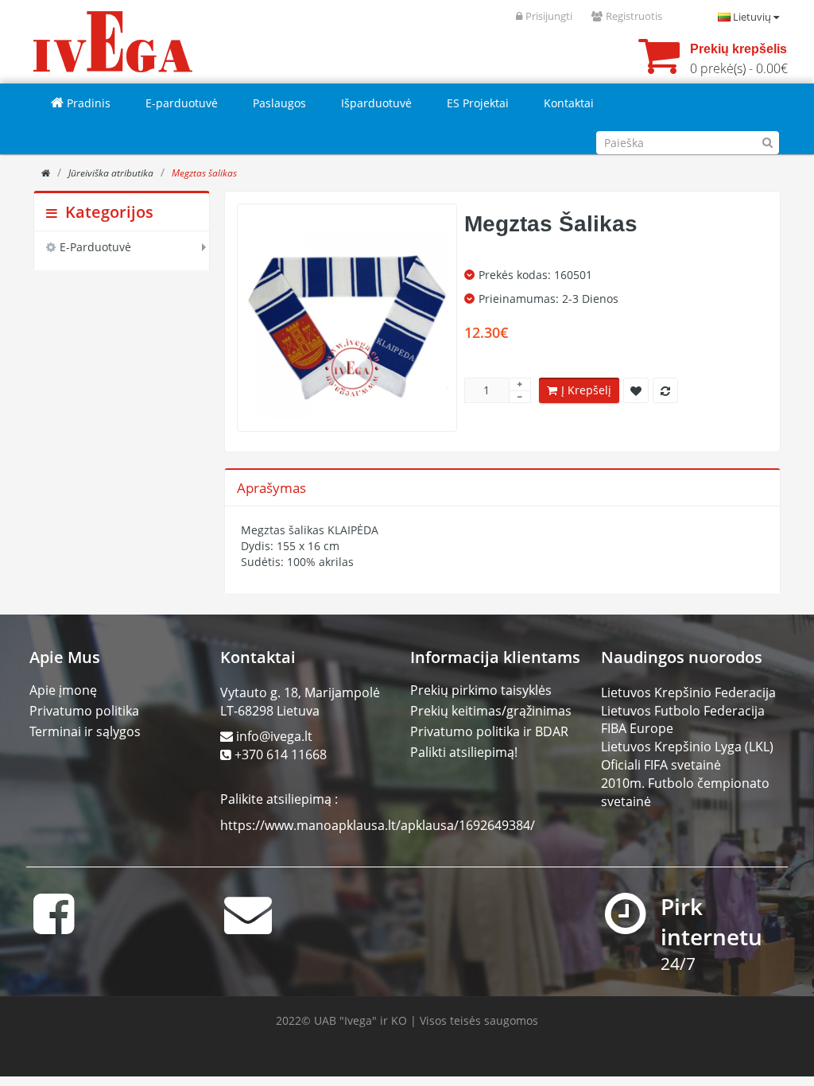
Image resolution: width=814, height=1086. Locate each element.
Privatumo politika (84, 710)
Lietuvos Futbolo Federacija (683, 710)
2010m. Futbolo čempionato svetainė (685, 792)
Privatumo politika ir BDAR (489, 731)
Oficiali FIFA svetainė (661, 765)
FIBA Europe (637, 728)
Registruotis (634, 16)
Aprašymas (271, 488)
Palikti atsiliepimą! (463, 752)
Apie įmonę (63, 690)
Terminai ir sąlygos (85, 731)
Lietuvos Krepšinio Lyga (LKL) (687, 746)
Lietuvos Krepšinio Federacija (688, 692)
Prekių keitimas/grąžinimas (491, 710)
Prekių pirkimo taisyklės (481, 690)
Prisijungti (548, 16)
